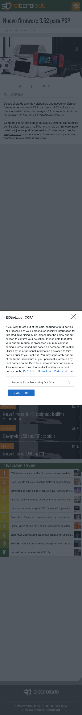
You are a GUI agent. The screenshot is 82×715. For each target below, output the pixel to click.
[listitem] (41, 383)
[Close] (74, 317)
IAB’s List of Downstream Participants (45, 371)
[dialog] (41, 357)
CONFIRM (21, 392)
